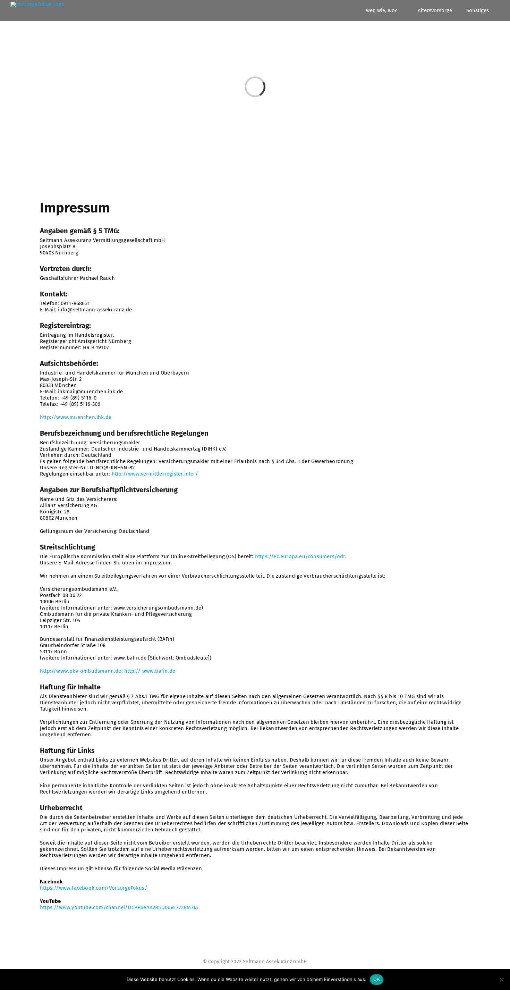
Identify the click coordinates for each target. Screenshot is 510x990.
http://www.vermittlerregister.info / (155, 474)
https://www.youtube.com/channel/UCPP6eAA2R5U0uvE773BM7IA (119, 907)
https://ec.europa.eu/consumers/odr (300, 556)
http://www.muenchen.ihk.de (75, 417)
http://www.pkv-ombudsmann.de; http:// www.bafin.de (107, 671)
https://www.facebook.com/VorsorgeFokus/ (93, 888)
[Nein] (501, 979)
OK (376, 979)
